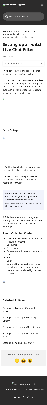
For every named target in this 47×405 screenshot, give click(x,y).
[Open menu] (42, 4)
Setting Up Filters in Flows (14, 34)
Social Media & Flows (27, 31)
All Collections (9, 31)
